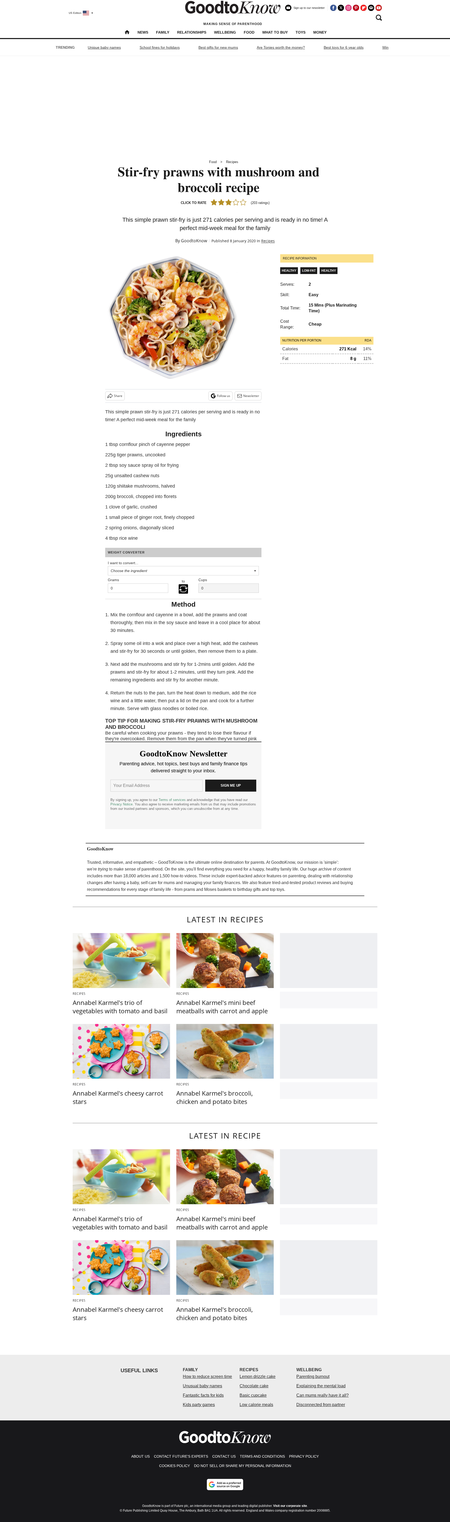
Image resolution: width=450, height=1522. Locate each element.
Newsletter (251, 396)
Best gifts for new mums (218, 47)
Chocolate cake (254, 1386)
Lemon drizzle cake (258, 1376)
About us (140, 1456)
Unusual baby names (202, 1386)
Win (385, 47)
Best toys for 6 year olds (344, 47)
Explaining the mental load (321, 1386)
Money (320, 32)
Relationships (191, 32)
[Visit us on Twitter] (341, 8)
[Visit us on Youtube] (379, 8)
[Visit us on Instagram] (348, 8)
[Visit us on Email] (371, 8)
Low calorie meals (256, 1404)
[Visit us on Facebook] (333, 8)
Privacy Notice (121, 804)
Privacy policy (304, 1456)
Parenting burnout (312, 1376)
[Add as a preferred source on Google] (225, 1484)
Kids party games (199, 1404)
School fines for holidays (160, 47)
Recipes (232, 162)
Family (162, 32)
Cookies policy (174, 1466)
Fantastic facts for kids (203, 1395)
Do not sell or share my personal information (242, 1466)
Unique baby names (104, 47)
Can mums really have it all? (322, 1395)
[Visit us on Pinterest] (356, 8)
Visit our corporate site (290, 1506)
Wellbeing (225, 32)
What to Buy (275, 32)
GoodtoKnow (194, 241)
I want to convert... (123, 563)
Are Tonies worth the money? (281, 47)
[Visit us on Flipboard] (363, 8)
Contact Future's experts (181, 1456)
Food (249, 32)
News (143, 32)
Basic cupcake (253, 1395)
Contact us (224, 1456)
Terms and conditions (262, 1456)
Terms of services (173, 800)
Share (118, 396)
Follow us (223, 396)
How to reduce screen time (207, 1376)
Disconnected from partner (320, 1404)
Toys (300, 32)
